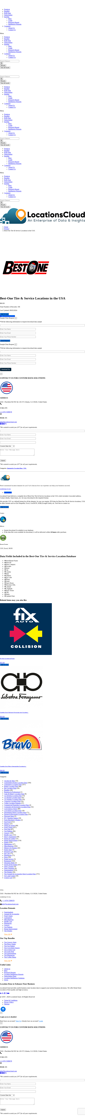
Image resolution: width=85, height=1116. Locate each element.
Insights (6, 17)
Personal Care (8, 851)
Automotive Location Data (13, 784)
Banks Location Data (11, 786)
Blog (10, 19)
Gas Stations (8, 831)
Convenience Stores (10, 809)
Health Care (8, 835)
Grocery (7, 833)
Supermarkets (8, 870)
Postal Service (8, 859)
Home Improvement (10, 840)
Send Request (5, 340)
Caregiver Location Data (12, 801)
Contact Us (12, 30)
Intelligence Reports (14, 24)
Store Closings (9, 866)
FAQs (6, 980)
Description (8, 492)
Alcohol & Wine (9, 781)
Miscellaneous (8, 846)
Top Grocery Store (10, 942)
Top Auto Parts (9, 951)
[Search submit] (1, 63)
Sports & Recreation (10, 865)
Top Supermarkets (10, 953)
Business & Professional (12, 792)
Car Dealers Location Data (13, 796)
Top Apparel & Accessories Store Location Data (20, 874)
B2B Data (7, 13)
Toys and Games (9, 876)
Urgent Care (8, 878)
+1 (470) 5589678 (6, 412)
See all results (5, 67)
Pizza (6, 857)
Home (6, 227)
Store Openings (9, 868)
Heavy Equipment (10, 837)
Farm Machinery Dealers (12, 820)
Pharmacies (8, 855)
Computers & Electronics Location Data (17, 807)
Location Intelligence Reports (13, 974)
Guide (10, 20)
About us (7, 969)
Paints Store (8, 850)
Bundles (7, 11)
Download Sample (9, 316)
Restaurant (7, 861)
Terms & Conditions (10, 1000)
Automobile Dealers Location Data (15, 783)
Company (7, 26)
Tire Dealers (8, 872)
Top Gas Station (9, 946)
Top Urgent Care (9, 950)
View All (7, 934)
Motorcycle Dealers (10, 848)
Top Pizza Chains (10, 944)
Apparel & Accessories (11, 914)
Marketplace (8, 844)
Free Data (7, 829)
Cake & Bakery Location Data (14, 794)
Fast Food (7, 822)
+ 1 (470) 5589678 (8, 900)
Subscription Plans (10, 976)
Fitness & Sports (9, 825)
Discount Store (9, 816)
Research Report (13, 22)
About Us (11, 28)
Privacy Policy (9, 1002)
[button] (42, 33)
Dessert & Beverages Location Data (16, 814)
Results (3, 65)
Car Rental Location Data (12, 797)
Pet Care (7, 853)
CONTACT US (5, 489)
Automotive (8, 918)
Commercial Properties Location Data (16, 805)
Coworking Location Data (12, 811)
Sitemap (6, 1004)
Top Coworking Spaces (12, 948)
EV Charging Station (11, 818)
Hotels (6, 842)
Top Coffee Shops (10, 957)
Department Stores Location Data (15, 812)
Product (6, 229)
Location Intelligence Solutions (14, 978)
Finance (6, 824)
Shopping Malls (9, 863)
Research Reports (10, 972)
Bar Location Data (10, 788)
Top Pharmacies (9, 955)
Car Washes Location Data (13, 799)
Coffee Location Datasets (12, 803)
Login (41, 1021)
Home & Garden (9, 838)
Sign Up (18, 1021)
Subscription (8, 15)
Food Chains (8, 827)
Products (7, 9)
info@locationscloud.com (8, 422)
